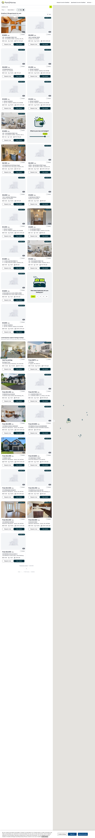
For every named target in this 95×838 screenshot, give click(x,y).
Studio (33, 296)
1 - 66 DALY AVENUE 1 (7, 229)
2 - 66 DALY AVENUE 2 (7, 101)
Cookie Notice (45, 836)
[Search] (50, 7)
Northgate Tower (6, 362)
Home (19, 571)
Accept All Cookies (83, 834)
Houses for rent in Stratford (63, 2)
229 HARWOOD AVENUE (8, 522)
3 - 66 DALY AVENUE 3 (7, 325)
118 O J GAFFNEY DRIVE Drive (9, 197)
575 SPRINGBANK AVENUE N (9, 490)
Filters (22, 9)
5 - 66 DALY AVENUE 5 (33, 69)
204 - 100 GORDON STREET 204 (9, 133)
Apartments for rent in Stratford (78, 2)
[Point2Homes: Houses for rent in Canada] (9, 2)
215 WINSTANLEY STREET (34, 458)
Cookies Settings (62, 834)
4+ (46, 296)
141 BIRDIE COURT (6, 458)
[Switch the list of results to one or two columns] (54, 421)
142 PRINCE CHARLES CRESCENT (10, 426)
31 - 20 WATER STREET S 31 (34, 394)
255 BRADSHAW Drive (7, 69)
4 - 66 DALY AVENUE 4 (33, 101)
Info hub (89, 2)
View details (19, 44)
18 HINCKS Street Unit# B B (8, 394)
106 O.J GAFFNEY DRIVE (34, 37)
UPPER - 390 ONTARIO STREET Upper (37, 165)
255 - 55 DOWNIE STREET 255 (9, 37)
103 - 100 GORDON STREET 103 (35, 261)
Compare (23, 34)
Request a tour (7, 44)
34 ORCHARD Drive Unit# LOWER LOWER (12, 293)
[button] (68, 419)
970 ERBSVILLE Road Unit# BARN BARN (37, 426)
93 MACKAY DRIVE (32, 522)
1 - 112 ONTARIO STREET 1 (34, 229)
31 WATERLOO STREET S (34, 197)
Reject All (72, 834)
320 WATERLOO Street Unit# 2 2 (9, 554)
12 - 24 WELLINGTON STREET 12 (10, 261)
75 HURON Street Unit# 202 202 (35, 490)
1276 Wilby (31, 362)
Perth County (26, 571)
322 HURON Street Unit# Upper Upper (11, 165)
